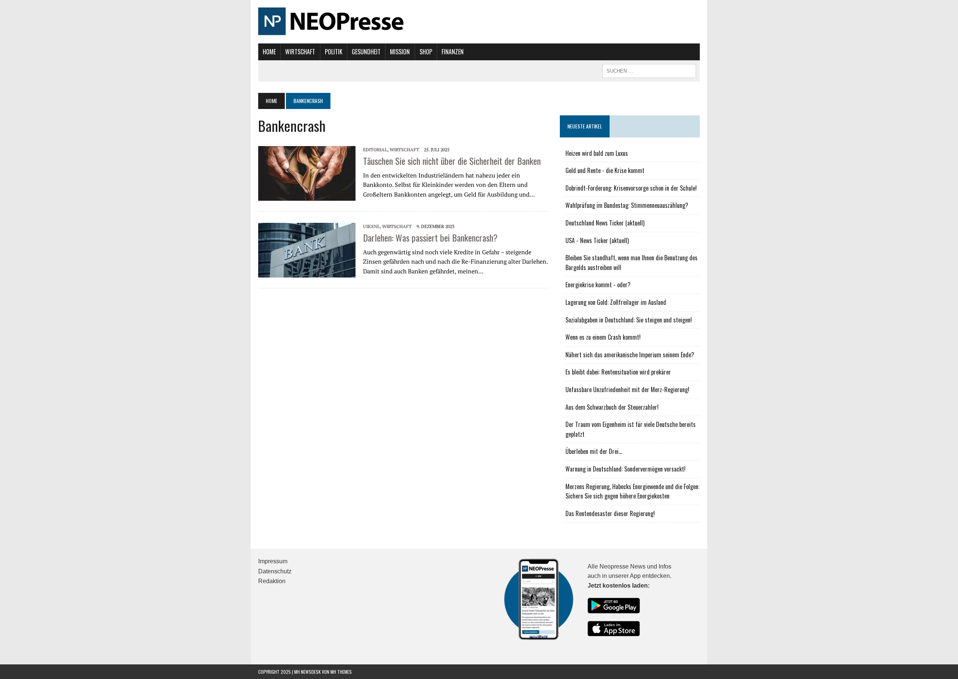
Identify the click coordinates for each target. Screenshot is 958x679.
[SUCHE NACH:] (649, 70)
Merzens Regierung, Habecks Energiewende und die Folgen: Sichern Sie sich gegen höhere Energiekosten (632, 491)
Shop (425, 51)
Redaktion (272, 581)
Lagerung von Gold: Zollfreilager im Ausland (615, 302)
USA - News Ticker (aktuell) (597, 240)
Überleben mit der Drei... (593, 451)
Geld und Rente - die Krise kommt (604, 170)
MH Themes (341, 672)
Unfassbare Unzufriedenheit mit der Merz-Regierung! (627, 389)
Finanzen (453, 51)
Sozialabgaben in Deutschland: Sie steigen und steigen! (628, 319)
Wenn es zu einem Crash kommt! (603, 337)
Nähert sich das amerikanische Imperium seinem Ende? (629, 354)
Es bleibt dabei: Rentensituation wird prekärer (618, 371)
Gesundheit (366, 51)
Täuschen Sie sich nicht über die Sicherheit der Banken (452, 160)
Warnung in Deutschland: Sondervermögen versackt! (625, 468)
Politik (333, 51)
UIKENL (371, 226)
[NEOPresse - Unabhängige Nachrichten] (479, 21)
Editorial (375, 149)
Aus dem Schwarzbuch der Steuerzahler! (612, 407)
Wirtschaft (300, 51)
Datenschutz (275, 571)
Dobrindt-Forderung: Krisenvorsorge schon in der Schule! (631, 188)
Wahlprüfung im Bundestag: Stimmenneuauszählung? (626, 205)
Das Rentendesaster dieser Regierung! (610, 513)
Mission (400, 51)
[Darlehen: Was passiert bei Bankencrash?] (307, 249)
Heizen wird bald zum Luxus (596, 153)
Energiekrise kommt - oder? (598, 284)
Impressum (272, 561)
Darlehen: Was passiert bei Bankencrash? (430, 237)
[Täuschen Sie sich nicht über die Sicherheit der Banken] (307, 173)
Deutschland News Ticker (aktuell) (604, 222)
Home (269, 51)
